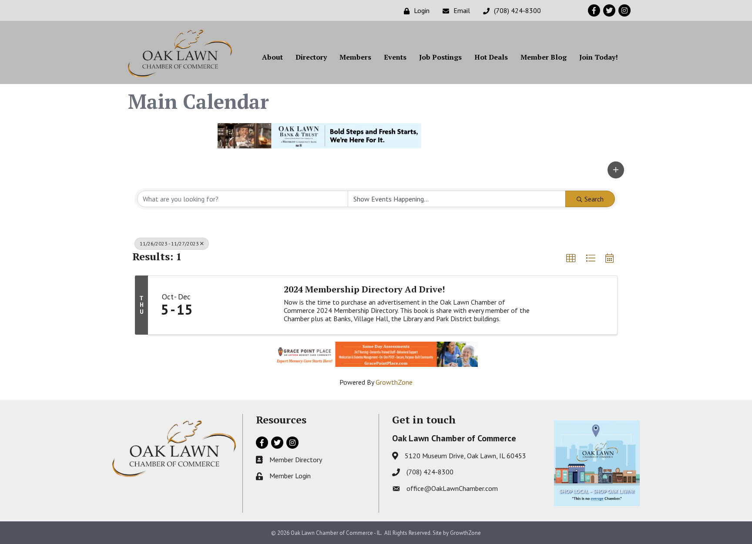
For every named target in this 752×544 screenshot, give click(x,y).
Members (355, 57)
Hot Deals (491, 57)
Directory (311, 57)
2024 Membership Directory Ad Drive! (364, 289)
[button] (616, 169)
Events (395, 57)
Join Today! (598, 57)
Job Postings (440, 57)
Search (594, 199)
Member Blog (543, 57)
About (272, 57)
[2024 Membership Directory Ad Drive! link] (240, 305)
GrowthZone (394, 382)
